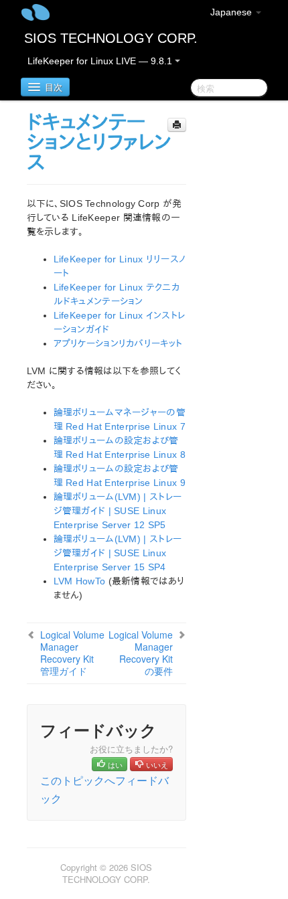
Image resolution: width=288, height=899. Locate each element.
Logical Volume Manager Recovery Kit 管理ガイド (72, 653)
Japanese (232, 12)
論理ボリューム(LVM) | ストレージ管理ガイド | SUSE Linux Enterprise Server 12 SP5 (118, 510)
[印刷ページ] (176, 125)
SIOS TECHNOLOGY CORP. (111, 38)
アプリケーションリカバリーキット (118, 343)
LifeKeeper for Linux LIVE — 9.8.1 (101, 61)
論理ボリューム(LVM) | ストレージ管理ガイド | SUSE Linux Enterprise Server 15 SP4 (118, 553)
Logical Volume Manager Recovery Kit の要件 (141, 653)
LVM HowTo (80, 581)
